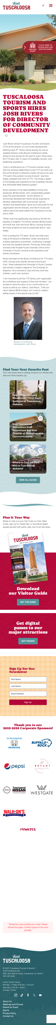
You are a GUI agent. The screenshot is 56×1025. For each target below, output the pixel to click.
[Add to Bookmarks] (6, 135)
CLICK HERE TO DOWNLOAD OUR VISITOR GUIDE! (45, 47)
